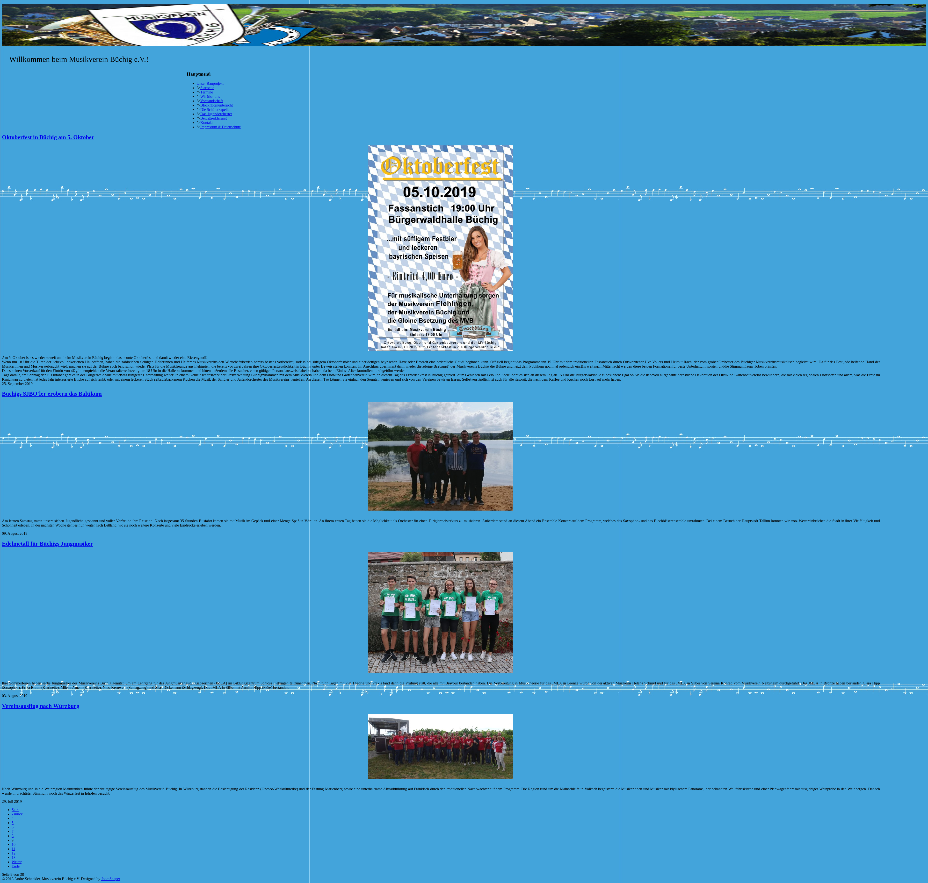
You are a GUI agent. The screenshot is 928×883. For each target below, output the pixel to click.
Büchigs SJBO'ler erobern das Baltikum (52, 394)
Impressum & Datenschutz (220, 127)
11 (13, 849)
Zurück (17, 814)
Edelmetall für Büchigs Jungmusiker (47, 544)
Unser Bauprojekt (210, 83)
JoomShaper (110, 879)
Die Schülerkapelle (214, 109)
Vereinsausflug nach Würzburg (40, 706)
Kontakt (206, 123)
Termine (206, 92)
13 (13, 857)
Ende (16, 866)
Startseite (207, 88)
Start (15, 810)
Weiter (17, 862)
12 (13, 853)
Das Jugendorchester (216, 114)
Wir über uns (210, 96)
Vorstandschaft (211, 101)
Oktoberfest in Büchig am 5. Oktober (48, 137)
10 (13, 844)
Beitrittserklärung (213, 118)
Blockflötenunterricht (216, 105)
